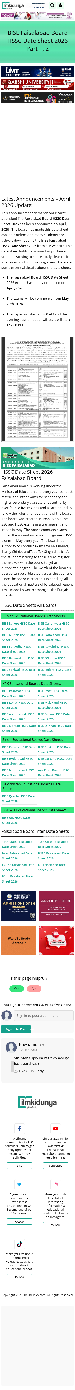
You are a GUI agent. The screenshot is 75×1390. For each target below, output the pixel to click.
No (34, 988)
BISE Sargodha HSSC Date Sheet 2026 (16, 649)
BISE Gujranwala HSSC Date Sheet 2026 (53, 625)
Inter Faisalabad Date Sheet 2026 (17, 855)
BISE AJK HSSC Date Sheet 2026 (16, 820)
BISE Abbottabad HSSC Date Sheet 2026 (18, 716)
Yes (16, 988)
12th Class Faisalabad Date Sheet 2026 (53, 844)
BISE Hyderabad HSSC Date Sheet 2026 (17, 761)
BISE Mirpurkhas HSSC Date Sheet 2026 (18, 772)
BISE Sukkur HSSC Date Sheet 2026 (54, 749)
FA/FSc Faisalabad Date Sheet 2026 (18, 867)
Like (19, 1166)
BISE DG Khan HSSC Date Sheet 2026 (51, 660)
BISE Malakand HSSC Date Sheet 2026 (52, 705)
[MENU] (70, 5)
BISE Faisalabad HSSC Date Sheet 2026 (53, 637)
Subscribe (55, 1166)
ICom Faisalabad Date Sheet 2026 (17, 878)
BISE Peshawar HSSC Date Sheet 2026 (16, 693)
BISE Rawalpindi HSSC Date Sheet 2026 (53, 649)
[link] (38, 5)
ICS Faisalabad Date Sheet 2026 (52, 867)
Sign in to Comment (18, 1029)
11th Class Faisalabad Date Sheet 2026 (17, 844)
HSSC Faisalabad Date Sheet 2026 (53, 855)
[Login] (60, 5)
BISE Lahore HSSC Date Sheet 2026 (18, 625)
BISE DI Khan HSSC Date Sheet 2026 (55, 728)
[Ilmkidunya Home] (12, 5)
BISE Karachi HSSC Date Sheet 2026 (18, 749)
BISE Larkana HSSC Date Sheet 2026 (55, 761)
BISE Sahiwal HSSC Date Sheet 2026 (19, 672)
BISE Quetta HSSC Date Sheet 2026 (18, 798)
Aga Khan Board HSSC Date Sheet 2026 (53, 772)
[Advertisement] (37, 146)
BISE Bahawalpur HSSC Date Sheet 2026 (18, 660)
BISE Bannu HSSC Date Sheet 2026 (54, 716)
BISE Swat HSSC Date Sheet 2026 (53, 693)
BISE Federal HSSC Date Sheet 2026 (54, 672)
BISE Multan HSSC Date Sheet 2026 (18, 637)
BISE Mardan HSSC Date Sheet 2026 (19, 728)
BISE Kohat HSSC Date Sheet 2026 (17, 705)
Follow (19, 1221)
